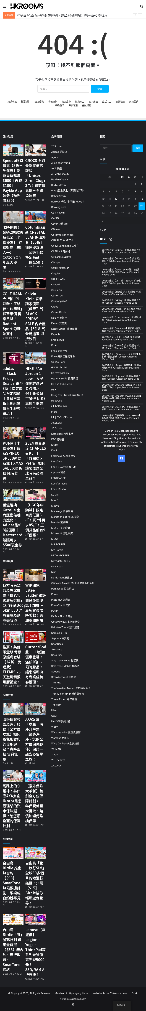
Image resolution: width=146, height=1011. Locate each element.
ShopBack (57, 643)
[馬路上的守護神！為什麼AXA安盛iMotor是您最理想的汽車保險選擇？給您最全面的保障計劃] (13, 776)
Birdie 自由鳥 (58, 185)
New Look (57, 566)
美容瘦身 (66, 101)
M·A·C (54, 500)
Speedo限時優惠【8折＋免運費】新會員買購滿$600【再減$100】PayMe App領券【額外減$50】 (13, 180)
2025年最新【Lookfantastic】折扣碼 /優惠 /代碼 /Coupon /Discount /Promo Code (121, 320)
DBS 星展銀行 (59, 317)
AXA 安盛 (56, 168)
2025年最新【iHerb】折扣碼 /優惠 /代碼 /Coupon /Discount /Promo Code (121, 293)
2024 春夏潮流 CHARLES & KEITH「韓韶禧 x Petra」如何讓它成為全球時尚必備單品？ (35, 461)
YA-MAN (56, 749)
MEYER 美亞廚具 (60, 527)
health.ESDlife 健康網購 (64, 378)
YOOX (54, 754)
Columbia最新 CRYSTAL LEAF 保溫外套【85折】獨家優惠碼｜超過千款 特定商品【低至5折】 (35, 245)
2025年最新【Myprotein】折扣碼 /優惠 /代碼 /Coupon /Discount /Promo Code (121, 329)
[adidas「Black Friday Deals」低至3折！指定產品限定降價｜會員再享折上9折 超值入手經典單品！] (13, 358)
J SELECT (56, 422)
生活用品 (106, 101)
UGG (54, 715)
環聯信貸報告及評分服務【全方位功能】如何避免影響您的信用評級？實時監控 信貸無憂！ (11, 739)
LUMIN (55, 494)
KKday (55, 444)
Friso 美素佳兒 (59, 350)
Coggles (56, 273)
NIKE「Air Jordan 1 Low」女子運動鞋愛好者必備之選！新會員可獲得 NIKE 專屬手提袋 (35, 386)
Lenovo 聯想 (58, 472)
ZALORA (56, 765)
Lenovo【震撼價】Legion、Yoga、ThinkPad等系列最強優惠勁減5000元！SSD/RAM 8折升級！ (35, 952)
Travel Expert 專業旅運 (64, 699)
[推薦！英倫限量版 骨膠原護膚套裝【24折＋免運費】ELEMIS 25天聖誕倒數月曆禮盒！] (13, 637)
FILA (54, 345)
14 (129, 198)
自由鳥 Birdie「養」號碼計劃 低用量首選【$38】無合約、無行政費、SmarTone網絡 (13, 949)
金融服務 (86, 105)
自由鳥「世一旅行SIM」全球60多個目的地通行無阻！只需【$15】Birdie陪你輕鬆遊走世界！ (35, 882)
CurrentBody (58, 312)
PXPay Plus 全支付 (62, 616)
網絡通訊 (59, 105)
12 (116, 198)
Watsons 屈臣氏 (60, 737)
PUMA (54, 610)
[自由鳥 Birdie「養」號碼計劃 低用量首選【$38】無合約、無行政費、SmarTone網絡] (13, 919)
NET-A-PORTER (60, 555)
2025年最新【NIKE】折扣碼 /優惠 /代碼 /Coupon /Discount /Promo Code (121, 338)
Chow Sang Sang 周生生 (65, 245)
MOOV (55, 538)
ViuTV (54, 726)
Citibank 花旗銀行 (61, 256)
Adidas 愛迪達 (59, 151)
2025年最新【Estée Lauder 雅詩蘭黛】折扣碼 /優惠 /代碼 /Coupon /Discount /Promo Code (121, 272)
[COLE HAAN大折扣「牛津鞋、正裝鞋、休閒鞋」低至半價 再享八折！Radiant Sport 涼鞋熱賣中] (13, 284)
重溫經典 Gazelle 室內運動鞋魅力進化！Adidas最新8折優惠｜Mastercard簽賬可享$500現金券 (12, 524)
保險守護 (73, 105)
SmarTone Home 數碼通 (65, 660)
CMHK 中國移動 (60, 267)
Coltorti (55, 284)
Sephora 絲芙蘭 (60, 638)
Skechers (56, 649)
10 (103, 198)
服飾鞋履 (120, 101)
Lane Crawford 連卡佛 (64, 467)
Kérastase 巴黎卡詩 (62, 433)
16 (141, 198)
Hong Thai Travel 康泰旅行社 (67, 395)
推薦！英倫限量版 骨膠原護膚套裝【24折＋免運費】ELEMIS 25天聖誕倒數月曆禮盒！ (12, 664)
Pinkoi (54, 594)
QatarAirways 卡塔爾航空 (65, 621)
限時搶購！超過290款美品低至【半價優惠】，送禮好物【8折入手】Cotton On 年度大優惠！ (13, 247)
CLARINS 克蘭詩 (60, 251)
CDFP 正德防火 (60, 223)
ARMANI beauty (60, 173)
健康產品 (79, 101)
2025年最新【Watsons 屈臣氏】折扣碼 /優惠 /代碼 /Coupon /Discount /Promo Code (121, 387)
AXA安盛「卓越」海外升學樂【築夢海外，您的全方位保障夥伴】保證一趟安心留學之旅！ (63, 15)
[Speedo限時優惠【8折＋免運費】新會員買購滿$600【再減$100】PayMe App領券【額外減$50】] (13, 150)
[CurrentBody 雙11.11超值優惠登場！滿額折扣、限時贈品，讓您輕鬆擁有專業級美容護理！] (35, 637)
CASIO (55, 218)
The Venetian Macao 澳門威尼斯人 (71, 688)
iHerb (54, 411)
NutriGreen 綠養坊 (61, 577)
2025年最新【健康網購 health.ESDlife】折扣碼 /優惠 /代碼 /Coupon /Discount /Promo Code (121, 418)
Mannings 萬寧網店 (62, 511)
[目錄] (4, 7)
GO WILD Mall (59, 367)
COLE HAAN (58, 279)
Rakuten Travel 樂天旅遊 (65, 627)
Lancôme (56, 461)
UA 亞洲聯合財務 (60, 721)
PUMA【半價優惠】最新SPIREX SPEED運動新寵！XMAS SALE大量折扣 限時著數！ (13, 461)
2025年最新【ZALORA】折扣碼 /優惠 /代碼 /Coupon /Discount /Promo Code (121, 408)
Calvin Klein (58, 212)
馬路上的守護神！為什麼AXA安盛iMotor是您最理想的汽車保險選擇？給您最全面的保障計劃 (12, 805)
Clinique (55, 262)
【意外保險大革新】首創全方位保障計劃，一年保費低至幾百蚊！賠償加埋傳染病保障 (34, 803)
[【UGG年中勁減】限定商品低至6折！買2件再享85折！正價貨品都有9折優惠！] (35, 495)
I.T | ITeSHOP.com (61, 417)
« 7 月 (103, 229)
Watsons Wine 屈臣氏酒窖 (66, 732)
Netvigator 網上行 (61, 561)
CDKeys (55, 229)
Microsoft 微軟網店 (62, 533)
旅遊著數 (12, 101)
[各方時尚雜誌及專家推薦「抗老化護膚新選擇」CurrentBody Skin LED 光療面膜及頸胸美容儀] (13, 575)
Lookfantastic (59, 483)
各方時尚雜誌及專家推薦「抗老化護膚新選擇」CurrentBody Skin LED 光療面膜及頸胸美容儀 (14, 603)
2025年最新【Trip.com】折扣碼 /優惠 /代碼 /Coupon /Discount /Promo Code (121, 377)
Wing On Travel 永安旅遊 (65, 743)
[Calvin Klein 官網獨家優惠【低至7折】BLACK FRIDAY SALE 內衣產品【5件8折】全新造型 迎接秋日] (35, 284)
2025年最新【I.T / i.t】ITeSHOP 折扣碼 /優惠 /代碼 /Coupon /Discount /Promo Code (121, 283)
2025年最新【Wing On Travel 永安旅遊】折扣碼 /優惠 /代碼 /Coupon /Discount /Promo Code (121, 398)
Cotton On (57, 295)
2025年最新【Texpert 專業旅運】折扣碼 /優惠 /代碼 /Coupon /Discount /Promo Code (121, 368)
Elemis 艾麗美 (59, 323)
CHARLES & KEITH (62, 240)
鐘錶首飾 (134, 101)
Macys (55, 505)
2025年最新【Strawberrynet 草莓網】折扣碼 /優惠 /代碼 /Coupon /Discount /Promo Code (121, 356)
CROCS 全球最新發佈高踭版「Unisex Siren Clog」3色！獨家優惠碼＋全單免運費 (35, 178)
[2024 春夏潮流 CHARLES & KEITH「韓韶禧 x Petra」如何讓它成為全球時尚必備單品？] (35, 433)
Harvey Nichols (60, 373)
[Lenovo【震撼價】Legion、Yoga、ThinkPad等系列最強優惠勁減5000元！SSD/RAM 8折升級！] (35, 919)
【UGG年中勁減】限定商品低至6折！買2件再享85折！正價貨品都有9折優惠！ (35, 519)
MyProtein (57, 549)
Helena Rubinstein (61, 384)
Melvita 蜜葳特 (59, 522)
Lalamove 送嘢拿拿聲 (63, 455)
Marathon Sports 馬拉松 (65, 516)
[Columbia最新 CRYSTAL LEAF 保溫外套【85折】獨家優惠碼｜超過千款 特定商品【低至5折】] (35, 217)
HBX (53, 389)
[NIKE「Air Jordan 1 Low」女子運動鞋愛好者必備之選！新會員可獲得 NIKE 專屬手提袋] (35, 358)
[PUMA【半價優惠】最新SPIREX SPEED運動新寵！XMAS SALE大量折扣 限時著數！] (13, 433)
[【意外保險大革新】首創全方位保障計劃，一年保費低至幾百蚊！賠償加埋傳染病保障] (35, 776)
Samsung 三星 (59, 632)
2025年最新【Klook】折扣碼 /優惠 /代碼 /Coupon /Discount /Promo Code (121, 310)
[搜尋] (141, 7)
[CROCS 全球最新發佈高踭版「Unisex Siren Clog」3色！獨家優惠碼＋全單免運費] (35, 150)
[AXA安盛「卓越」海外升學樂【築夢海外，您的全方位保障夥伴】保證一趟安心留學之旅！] (35, 709)
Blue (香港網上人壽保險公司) (67, 190)
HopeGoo (56, 400)
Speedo (55, 671)
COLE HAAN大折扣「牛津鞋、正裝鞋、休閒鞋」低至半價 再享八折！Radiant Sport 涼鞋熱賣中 (13, 313)
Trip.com (56, 704)
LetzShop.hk (58, 478)
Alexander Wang (60, 162)
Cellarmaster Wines (62, 234)
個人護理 (93, 101)
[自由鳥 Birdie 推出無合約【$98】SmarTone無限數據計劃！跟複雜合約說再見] (13, 853)
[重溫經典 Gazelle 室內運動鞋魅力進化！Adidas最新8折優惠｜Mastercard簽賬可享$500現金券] (13, 495)
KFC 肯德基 (57, 439)
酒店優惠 (39, 101)
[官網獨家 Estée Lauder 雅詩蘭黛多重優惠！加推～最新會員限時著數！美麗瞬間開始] (35, 575)
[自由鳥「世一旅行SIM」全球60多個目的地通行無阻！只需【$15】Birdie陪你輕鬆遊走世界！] (35, 853)
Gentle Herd (58, 361)
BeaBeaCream (59, 179)
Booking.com (58, 207)
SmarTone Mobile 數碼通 (65, 666)
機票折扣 (25, 101)
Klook (54, 450)
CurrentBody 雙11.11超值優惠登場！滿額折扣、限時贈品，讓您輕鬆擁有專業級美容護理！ (36, 664)
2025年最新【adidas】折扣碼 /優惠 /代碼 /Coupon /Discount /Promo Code (121, 251)
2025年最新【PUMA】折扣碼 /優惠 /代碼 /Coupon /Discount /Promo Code (121, 346)
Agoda (55, 157)
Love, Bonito (58, 489)
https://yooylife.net (78, 993)
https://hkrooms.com (115, 993)
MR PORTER (58, 544)
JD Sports (56, 428)
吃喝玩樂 (52, 101)
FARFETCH (57, 339)
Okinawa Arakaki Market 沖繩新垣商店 (73, 583)
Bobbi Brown (58, 196)
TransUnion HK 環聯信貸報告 (67, 693)
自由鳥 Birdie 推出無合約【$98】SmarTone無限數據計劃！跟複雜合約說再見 (12, 880)
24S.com (56, 146)
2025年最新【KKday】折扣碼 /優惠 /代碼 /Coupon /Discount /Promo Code (121, 301)
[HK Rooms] (27, 6)
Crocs (54, 306)
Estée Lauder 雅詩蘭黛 (64, 328)
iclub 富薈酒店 (59, 406)
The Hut (56, 682)
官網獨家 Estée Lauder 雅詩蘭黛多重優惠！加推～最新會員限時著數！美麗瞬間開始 (35, 603)
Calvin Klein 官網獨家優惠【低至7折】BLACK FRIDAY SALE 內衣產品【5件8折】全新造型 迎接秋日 (35, 316)
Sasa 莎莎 (57, 655)
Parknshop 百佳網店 (62, 588)
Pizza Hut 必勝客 (60, 599)
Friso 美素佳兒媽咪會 (63, 356)
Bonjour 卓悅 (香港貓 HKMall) (67, 201)
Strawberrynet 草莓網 (63, 677)
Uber (54, 710)
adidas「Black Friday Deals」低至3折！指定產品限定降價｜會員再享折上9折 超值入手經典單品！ (13, 391)
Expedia (55, 334)
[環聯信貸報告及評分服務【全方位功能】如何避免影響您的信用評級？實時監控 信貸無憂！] (13, 709)
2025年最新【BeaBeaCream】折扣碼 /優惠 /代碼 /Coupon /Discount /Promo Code (121, 261)
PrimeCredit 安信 (61, 605)
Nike (53, 572)
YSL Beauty (58, 760)
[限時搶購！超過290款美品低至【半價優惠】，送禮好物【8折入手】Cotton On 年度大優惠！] (13, 217)
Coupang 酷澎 (59, 301)
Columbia (56, 290)
